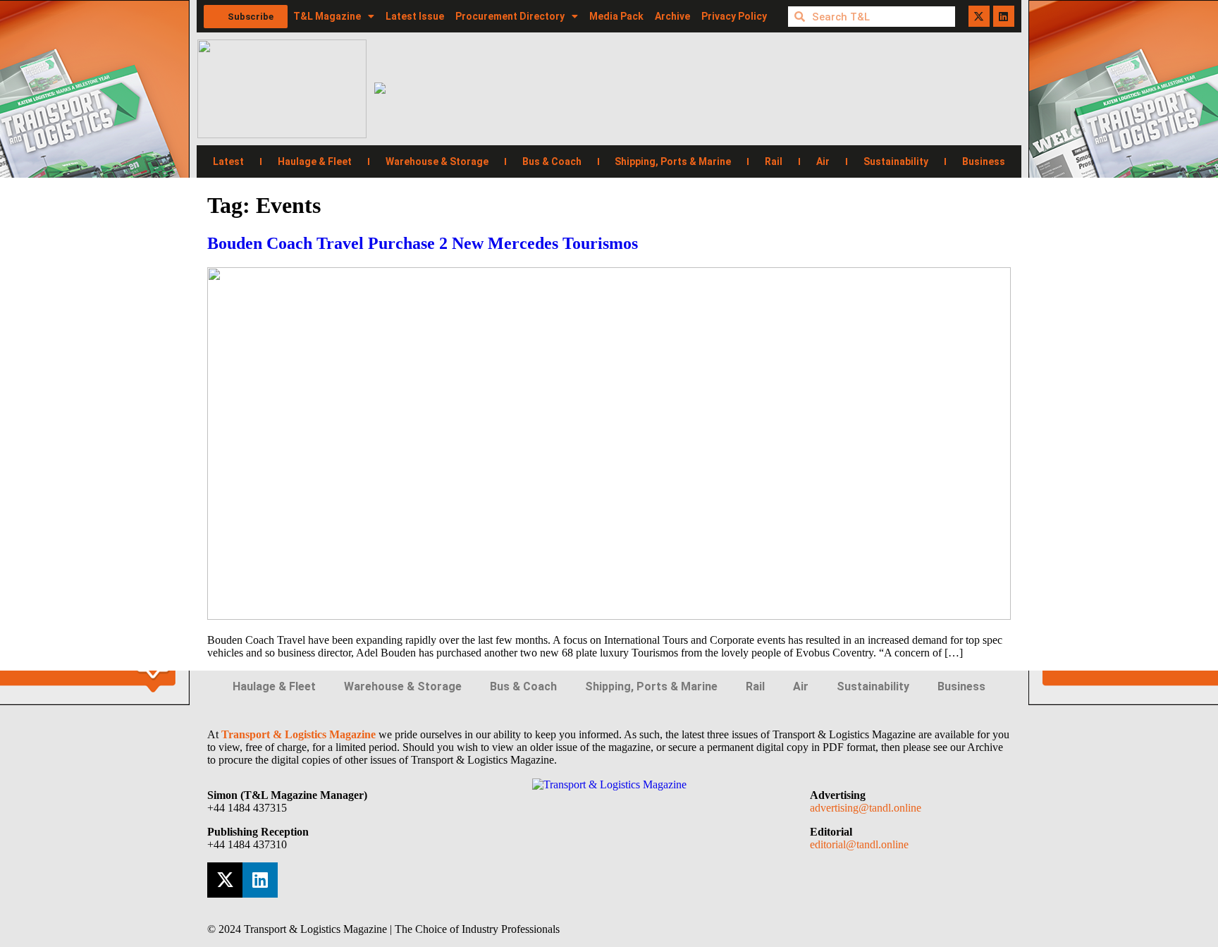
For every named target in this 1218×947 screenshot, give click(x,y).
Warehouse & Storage (437, 161)
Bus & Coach (552, 161)
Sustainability (895, 161)
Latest (228, 161)
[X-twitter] (979, 16)
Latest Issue (415, 16)
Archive (672, 16)
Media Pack (616, 16)
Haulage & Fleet (315, 161)
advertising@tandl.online (865, 808)
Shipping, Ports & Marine (673, 161)
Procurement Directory (510, 16)
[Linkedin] (1003, 16)
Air (823, 161)
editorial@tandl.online (859, 844)
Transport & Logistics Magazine (298, 734)
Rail (773, 161)
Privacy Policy (734, 16)
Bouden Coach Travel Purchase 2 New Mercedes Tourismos (422, 243)
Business (983, 161)
